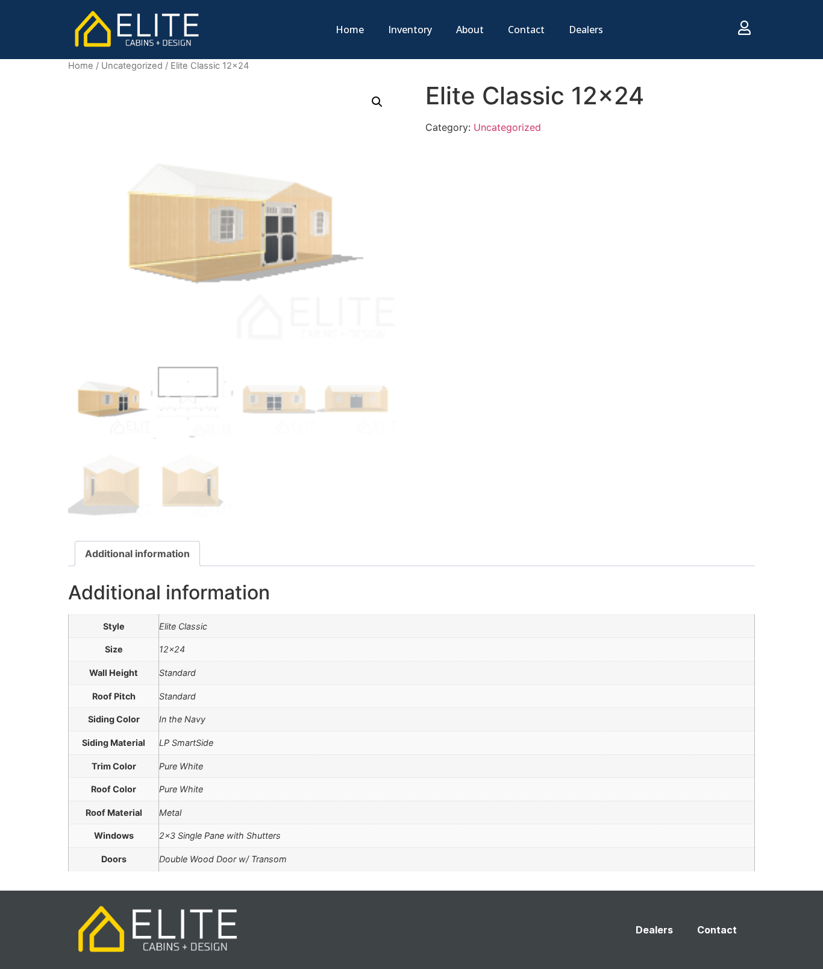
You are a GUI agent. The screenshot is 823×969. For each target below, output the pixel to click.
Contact (526, 29)
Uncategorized (132, 65)
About (470, 29)
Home (350, 29)
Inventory (410, 29)
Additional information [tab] (137, 554)
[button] (377, 102)
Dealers (586, 29)
